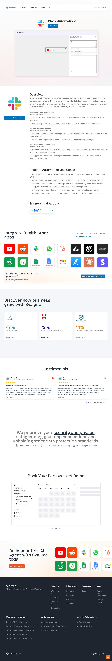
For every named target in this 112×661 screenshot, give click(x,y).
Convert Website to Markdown (19, 638)
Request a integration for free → (93, 276)
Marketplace (34, 7)
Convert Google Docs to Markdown (20, 630)
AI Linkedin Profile (84, 626)
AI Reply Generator (49, 622)
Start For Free (99, 7)
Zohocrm (70, 595)
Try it (50, 210)
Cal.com (69, 599)
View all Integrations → (83, 236)
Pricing (43, 7)
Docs (84, 591)
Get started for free (16, 566)
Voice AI (54, 597)
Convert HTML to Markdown (18, 626)
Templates (55, 608)
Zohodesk (70, 603)
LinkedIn (70, 591)
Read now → (44, 337)
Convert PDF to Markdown (17, 622)
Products (23, 7)
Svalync (12, 7)
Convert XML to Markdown (17, 634)
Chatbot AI (54, 602)
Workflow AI (55, 592)
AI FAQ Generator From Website (54, 626)
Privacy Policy (100, 600)
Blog (50, 7)
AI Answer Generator (50, 630)
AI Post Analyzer (83, 622)
